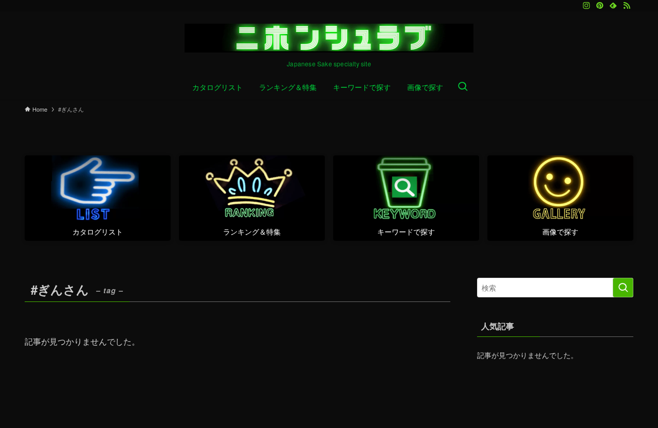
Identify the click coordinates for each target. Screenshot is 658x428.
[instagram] (586, 5)
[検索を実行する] (623, 287)
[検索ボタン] (462, 87)
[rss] (626, 5)
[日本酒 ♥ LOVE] (329, 38)
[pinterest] (600, 5)
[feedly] (613, 5)
